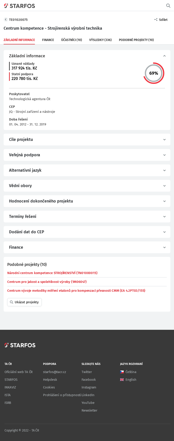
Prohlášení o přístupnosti (62, 395)
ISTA (8, 395)
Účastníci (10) (71, 40)
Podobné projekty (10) (136, 40)
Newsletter (89, 410)
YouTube (88, 403)
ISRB (8, 403)
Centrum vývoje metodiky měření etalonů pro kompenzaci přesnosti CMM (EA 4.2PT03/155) (76, 291)
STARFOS (11, 380)
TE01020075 (18, 20)
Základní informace (19, 40)
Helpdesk (50, 380)
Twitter (87, 372)
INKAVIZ (10, 387)
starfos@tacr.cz (54, 372)
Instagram (89, 387)
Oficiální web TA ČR (19, 372)
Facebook (89, 380)
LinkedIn (88, 395)
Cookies (49, 387)
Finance (48, 40)
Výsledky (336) (100, 40)
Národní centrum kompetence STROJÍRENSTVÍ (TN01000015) (52, 273)
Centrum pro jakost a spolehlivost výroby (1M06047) (47, 282)
